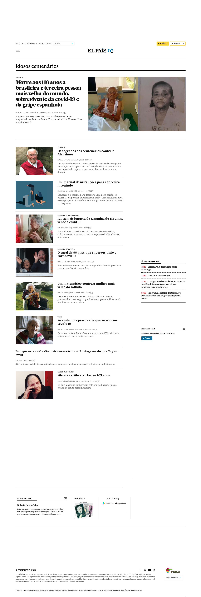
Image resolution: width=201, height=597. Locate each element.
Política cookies (55, 590)
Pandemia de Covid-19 (66, 249)
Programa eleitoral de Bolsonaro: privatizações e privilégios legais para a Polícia (161, 296)
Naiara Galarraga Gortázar (27, 113)
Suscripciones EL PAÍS (92, 590)
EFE (59, 228)
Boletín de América (27, 505)
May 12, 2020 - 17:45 (82, 228)
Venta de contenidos (31, 590)
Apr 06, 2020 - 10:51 (85, 262)
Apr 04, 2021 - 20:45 (83, 191)
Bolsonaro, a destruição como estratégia (159, 268)
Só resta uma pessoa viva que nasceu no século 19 (87, 322)
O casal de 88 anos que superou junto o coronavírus (87, 254)
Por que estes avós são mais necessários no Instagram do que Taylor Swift (67, 353)
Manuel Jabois (64, 262)
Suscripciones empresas (111, 590)
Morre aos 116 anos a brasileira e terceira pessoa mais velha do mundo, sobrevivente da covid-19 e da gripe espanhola (48, 93)
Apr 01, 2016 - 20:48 (26, 360)
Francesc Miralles (65, 191)
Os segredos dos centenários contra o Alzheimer (86, 153)
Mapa (81, 590)
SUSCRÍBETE (163, 43)
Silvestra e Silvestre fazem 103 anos (84, 375)
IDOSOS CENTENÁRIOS (66, 372)
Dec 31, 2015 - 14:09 (91, 381)
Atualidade (20, 77)
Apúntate (147, 338)
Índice (127, 590)
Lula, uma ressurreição (159, 275)
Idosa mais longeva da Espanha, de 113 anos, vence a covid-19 (90, 220)
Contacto (19, 590)
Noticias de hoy (136, 590)
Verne (60, 317)
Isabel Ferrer (63, 160)
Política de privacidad (70, 590)
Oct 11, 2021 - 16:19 (57, 113)
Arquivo (78, 498)
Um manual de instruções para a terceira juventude (89, 184)
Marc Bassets (63, 293)
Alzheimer (62, 148)
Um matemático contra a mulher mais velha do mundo (86, 285)
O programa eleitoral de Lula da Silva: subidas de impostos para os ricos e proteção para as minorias (163, 284)
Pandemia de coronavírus (68, 215)
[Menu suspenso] (18, 50)
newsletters (148, 329)
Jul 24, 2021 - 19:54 (83, 160)
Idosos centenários (37, 66)
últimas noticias (150, 261)
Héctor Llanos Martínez (68, 329)
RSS (122, 590)
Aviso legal (44, 590)
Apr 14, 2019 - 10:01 (84, 293)
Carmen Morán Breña (66, 381)
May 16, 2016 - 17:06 (88, 329)
